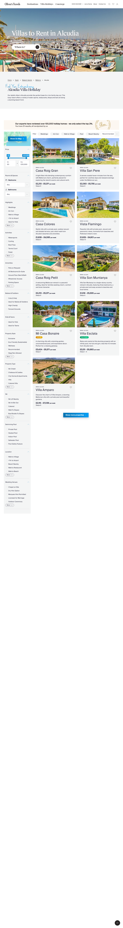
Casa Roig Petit (47, 277)
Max (22, 162)
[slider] (8, 158)
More (8, 225)
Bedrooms (12, 180)
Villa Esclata (88, 333)
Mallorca (38, 80)
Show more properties (75, 415)
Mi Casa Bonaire (47, 333)
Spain (17, 80)
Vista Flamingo (90, 224)
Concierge (60, 4)
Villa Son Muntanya (93, 277)
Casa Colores (45, 224)
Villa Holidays (46, 4)
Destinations (32, 4)
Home (10, 80)
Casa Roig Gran (47, 170)
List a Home (88, 4)
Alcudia (46, 80)
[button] (117, 923)
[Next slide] (72, 151)
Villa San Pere (90, 170)
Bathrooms (12, 190)
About (95, 4)
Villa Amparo (45, 390)
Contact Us (102, 4)
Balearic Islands (27, 80)
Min (8, 162)
